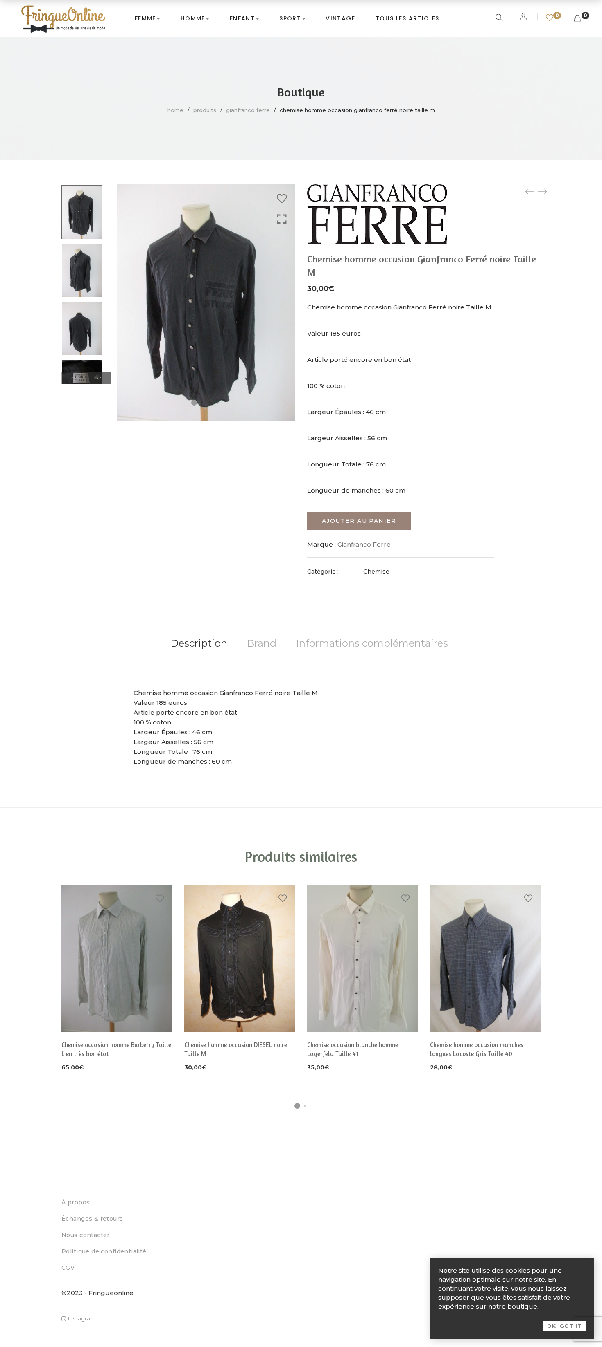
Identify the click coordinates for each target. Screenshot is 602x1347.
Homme (193, 18)
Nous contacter (85, 1235)
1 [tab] (297, 1106)
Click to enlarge (282, 219)
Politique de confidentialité (104, 1251)
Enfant (242, 18)
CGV (68, 1267)
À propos (75, 1202)
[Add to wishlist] (282, 199)
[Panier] (577, 18)
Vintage (340, 18)
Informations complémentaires (372, 643)
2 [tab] (305, 1106)
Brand (261, 643)
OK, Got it (564, 1326)
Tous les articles (407, 18)
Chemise (376, 571)
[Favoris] (550, 18)
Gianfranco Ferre (248, 110)
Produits (204, 110)
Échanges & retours (92, 1218)
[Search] (500, 18)
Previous (73, 378)
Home (175, 110)
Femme (145, 18)
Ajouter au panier (359, 520)
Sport (290, 18)
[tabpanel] (116, 979)
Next (98, 378)
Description (198, 643)
